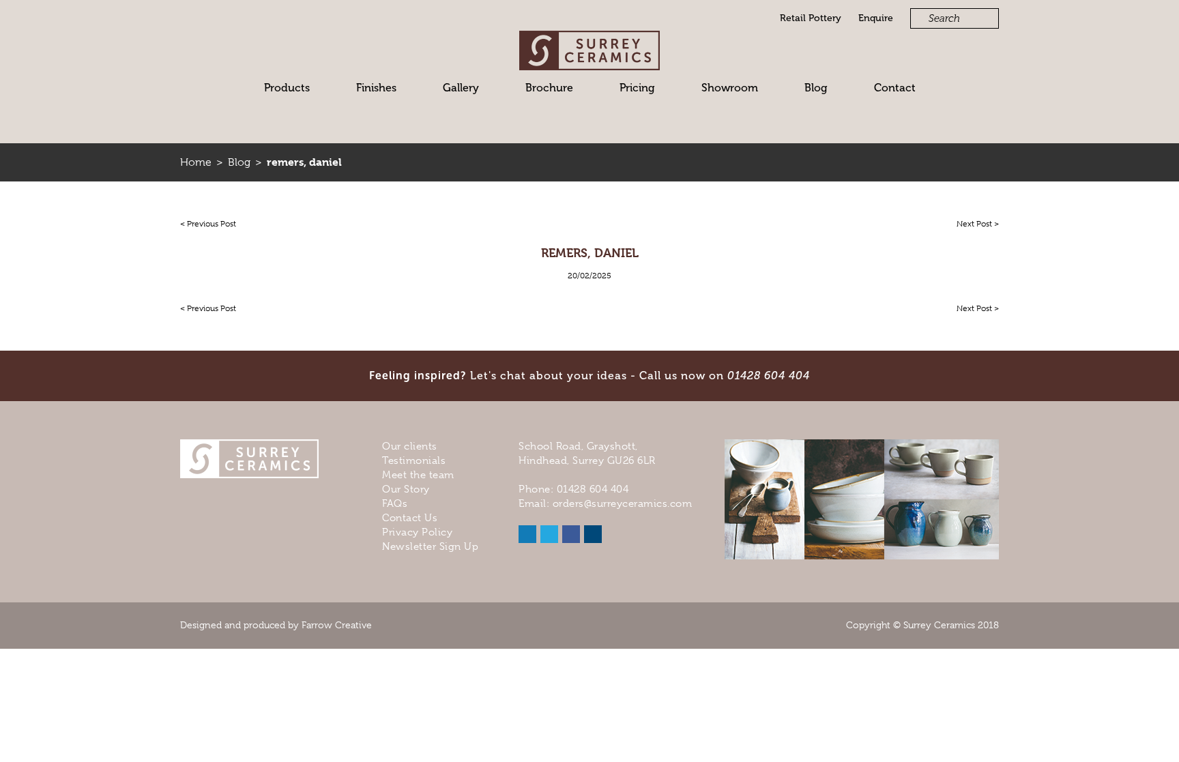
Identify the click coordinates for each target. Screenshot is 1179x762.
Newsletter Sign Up (430, 546)
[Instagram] (593, 534)
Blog (816, 87)
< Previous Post (208, 224)
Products (287, 87)
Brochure (549, 87)
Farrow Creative (337, 624)
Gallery (461, 87)
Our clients (409, 446)
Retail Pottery (810, 18)
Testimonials (414, 460)
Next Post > (978, 224)
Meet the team (418, 475)
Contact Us (409, 518)
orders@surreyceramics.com (623, 503)
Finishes (376, 87)
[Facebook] (571, 534)
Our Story (406, 489)
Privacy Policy (417, 532)
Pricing (637, 87)
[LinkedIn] (527, 534)
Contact (895, 87)
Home (196, 162)
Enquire (875, 18)
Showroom (729, 87)
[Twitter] (549, 534)
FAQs (394, 503)
